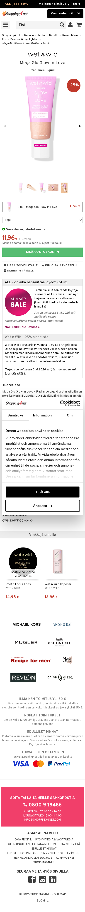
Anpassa (40, 505)
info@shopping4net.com (42, 820)
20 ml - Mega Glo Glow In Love (47, 206)
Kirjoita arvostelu (60, 265)
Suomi (41, 901)
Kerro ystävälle (20, 271)
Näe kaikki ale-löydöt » (22, 327)
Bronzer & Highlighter (23, 39)
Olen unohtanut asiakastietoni (32, 844)
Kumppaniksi (65, 858)
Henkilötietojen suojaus (33, 858)
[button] (79, 25)
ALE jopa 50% (16, 4)
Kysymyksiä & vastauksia (54, 840)
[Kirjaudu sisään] (70, 25)
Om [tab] (70, 415)
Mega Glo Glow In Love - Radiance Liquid (26, 43)
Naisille (53, 35)
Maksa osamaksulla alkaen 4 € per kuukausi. (32, 243)
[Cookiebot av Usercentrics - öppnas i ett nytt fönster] (60, 403)
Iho (4, 39)
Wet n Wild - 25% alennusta (26, 337)
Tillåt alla (43, 492)
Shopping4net (11, 35)
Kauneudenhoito (34, 35)
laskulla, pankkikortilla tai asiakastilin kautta (42, 754)
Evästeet (74, 853)
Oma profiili (23, 840)
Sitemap (60, 894)
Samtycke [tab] (15, 415)
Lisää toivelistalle (22, 265)
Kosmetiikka (70, 35)
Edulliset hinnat (44, 849)
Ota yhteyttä (69, 844)
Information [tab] (42, 415)
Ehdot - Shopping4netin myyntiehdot (35, 853)
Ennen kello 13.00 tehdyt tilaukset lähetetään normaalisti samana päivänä (42, 719)
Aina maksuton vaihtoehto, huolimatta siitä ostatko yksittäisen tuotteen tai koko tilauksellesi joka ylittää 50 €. (42, 703)
